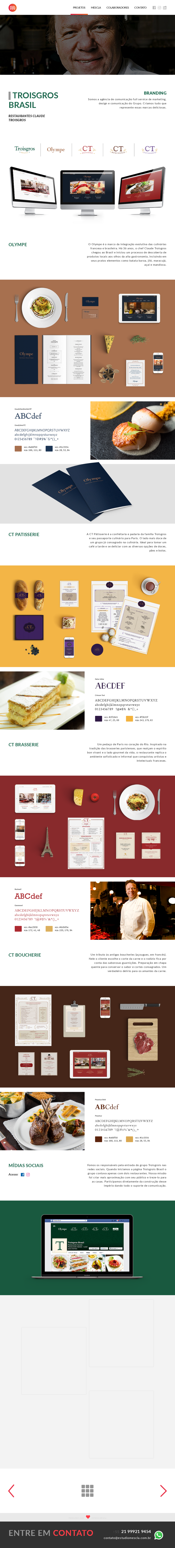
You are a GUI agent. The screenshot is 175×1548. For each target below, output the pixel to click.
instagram (159, 7)
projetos (79, 7)
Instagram (28, 1174)
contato (140, 7)
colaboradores (117, 7)
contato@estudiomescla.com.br (127, 1538)
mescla (96, 7)
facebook (154, 7)
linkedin (164, 7)
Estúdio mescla (13, 8)
